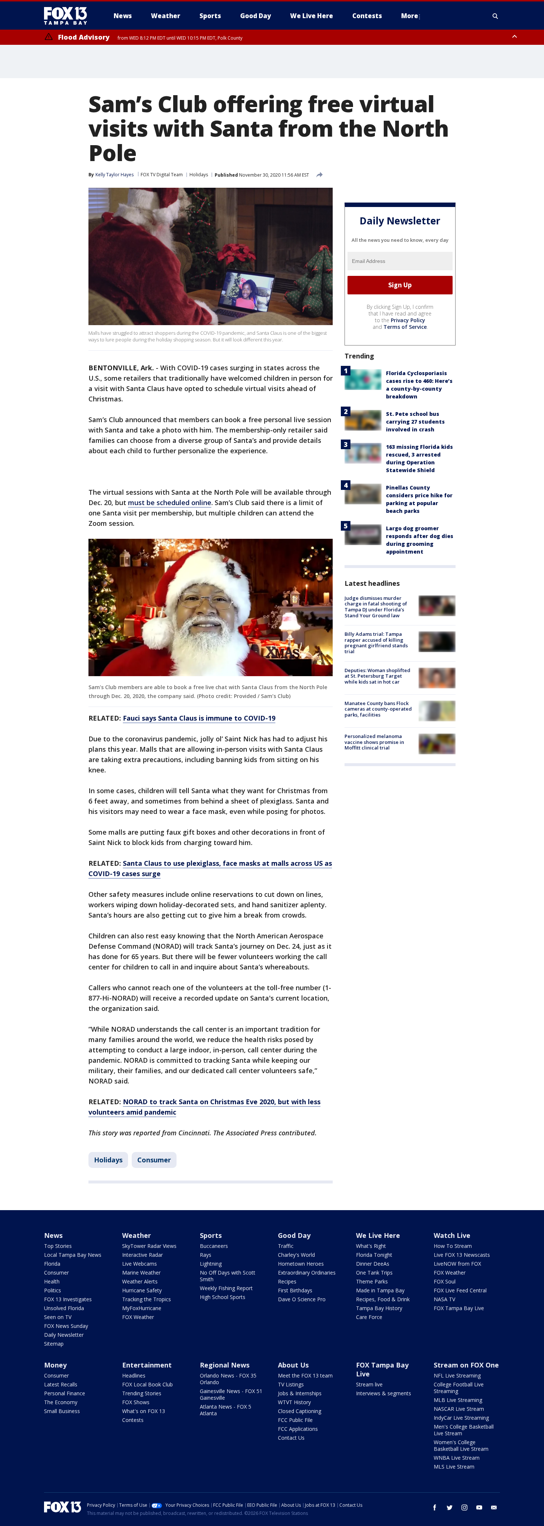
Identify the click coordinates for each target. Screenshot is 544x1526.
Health (52, 1281)
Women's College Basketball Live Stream (461, 1445)
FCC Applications (298, 1428)
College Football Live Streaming (459, 1388)
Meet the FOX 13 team (305, 1375)
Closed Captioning (299, 1411)
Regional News (224, 1364)
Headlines (133, 1375)
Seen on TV (57, 1316)
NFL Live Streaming (457, 1375)
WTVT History (294, 1402)
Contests (133, 1419)
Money (55, 1364)
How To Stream (453, 1245)
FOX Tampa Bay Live (459, 1308)
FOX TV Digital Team (162, 174)
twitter (450, 1507)
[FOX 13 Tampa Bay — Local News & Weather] (68, 16)
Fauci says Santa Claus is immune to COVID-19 (199, 718)
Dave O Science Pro (302, 1299)
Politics (52, 1290)
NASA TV (444, 1299)
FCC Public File (295, 1419)
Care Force (369, 1316)
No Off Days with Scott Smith (227, 1276)
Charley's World (296, 1254)
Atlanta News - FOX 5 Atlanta (225, 1410)
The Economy (60, 1402)
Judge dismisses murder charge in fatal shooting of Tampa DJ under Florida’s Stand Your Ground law (376, 607)
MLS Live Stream (454, 1466)
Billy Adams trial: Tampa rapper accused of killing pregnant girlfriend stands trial (376, 643)
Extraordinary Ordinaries (307, 1272)
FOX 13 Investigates (68, 1299)
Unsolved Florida (64, 1308)
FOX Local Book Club (147, 1384)
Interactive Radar (142, 1254)
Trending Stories (141, 1393)
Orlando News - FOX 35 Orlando (228, 1379)
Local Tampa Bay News (72, 1254)
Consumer (154, 1159)
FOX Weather (138, 1316)
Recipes (287, 1281)
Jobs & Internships (300, 1393)
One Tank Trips (374, 1272)
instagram (464, 1507)
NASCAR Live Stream (459, 1408)
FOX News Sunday (66, 1325)
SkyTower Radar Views (149, 1245)
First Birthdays (295, 1290)
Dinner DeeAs (372, 1263)
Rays (205, 1254)
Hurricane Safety (142, 1290)
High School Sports (222, 1296)
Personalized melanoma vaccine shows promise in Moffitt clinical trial (374, 742)
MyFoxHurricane (141, 1308)
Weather (136, 1235)
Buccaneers (214, 1245)
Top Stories (58, 1245)
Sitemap (54, 1343)
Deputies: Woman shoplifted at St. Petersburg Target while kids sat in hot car (377, 676)
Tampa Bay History (379, 1308)
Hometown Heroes (301, 1263)
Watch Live (452, 1235)
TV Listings (291, 1384)
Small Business (62, 1411)
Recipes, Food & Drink (383, 1299)
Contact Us (291, 1437)
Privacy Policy (408, 320)
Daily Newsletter (64, 1334)
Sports (211, 1235)
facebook (435, 1507)
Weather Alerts (140, 1281)
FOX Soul (445, 1281)
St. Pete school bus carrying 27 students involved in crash (415, 421)
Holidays (198, 174)
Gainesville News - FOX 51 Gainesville (231, 1394)
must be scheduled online (169, 502)
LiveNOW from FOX (457, 1263)
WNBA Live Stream (457, 1457)
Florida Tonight (374, 1254)
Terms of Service (405, 326)
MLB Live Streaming (458, 1399)
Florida (52, 1263)
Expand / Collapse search (495, 15)
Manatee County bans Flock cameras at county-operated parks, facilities (378, 709)
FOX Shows (136, 1402)
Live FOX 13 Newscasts (462, 1254)
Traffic (285, 1245)
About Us (293, 1364)
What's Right (371, 1245)
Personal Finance (64, 1393)
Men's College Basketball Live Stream (464, 1430)
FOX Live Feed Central (460, 1290)
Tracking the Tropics (146, 1299)
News (53, 1235)
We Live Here (378, 1235)
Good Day (294, 1235)
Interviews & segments (383, 1393)
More (409, 15)
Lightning (211, 1263)
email (494, 1507)
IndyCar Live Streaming (461, 1417)
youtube (479, 1507)
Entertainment (147, 1364)
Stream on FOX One (466, 1364)
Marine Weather (141, 1272)
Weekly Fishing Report (226, 1288)
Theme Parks (372, 1281)
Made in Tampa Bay (380, 1290)
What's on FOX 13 (143, 1411)
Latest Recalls (60, 1384)
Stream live (369, 1384)
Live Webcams (139, 1263)
